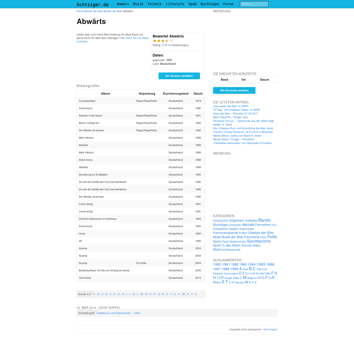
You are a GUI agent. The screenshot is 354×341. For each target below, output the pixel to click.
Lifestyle (175, 4)
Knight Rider (232, 278)
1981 (226, 264)
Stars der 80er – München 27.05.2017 (235, 113)
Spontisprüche (259, 241)
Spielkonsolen (238, 241)
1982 (234, 264)
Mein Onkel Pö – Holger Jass (230, 117)
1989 (234, 268)
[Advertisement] (244, 38)
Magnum (252, 278)
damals (123, 4)
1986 (270, 264)
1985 (261, 264)
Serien (217, 241)
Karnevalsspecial (225, 232)
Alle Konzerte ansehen (234, 90)
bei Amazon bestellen (179, 76)
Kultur (243, 232)
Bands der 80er (113, 11)
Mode (216, 237)
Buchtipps (210, 4)
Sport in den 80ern (227, 245)
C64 (258, 269)
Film (274, 225)
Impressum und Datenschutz (114, 313)
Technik (155, 4)
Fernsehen (263, 224)
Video (256, 245)
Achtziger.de (93, 4)
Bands (264, 220)
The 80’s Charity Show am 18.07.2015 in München (243, 132)
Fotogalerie (220, 229)
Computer (235, 225)
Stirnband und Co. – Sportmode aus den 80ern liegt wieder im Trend (243, 122)
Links (137, 313)
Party (263, 237)
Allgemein (236, 220)
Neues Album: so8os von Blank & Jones (237, 135)
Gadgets (233, 229)
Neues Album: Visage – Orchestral (233, 139)
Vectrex (239, 282)
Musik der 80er (94, 11)
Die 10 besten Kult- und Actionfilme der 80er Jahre (243, 128)
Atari (245, 269)
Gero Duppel (109, 307)
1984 (251, 264)
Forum (228, 4)
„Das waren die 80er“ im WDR (230, 106)
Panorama (251, 237)
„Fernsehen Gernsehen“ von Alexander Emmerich (242, 143)
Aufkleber (251, 220)
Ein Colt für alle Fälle (258, 273)
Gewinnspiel (246, 229)
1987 (216, 268)
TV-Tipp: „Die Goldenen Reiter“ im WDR (236, 110)
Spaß (192, 4)
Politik (272, 236)
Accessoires (221, 220)
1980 (217, 264)
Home (80, 11)
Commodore (231, 273)
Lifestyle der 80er (261, 232)
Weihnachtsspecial (226, 249)
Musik (138, 4)
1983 (243, 264)
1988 (225, 268)
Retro (217, 282)
